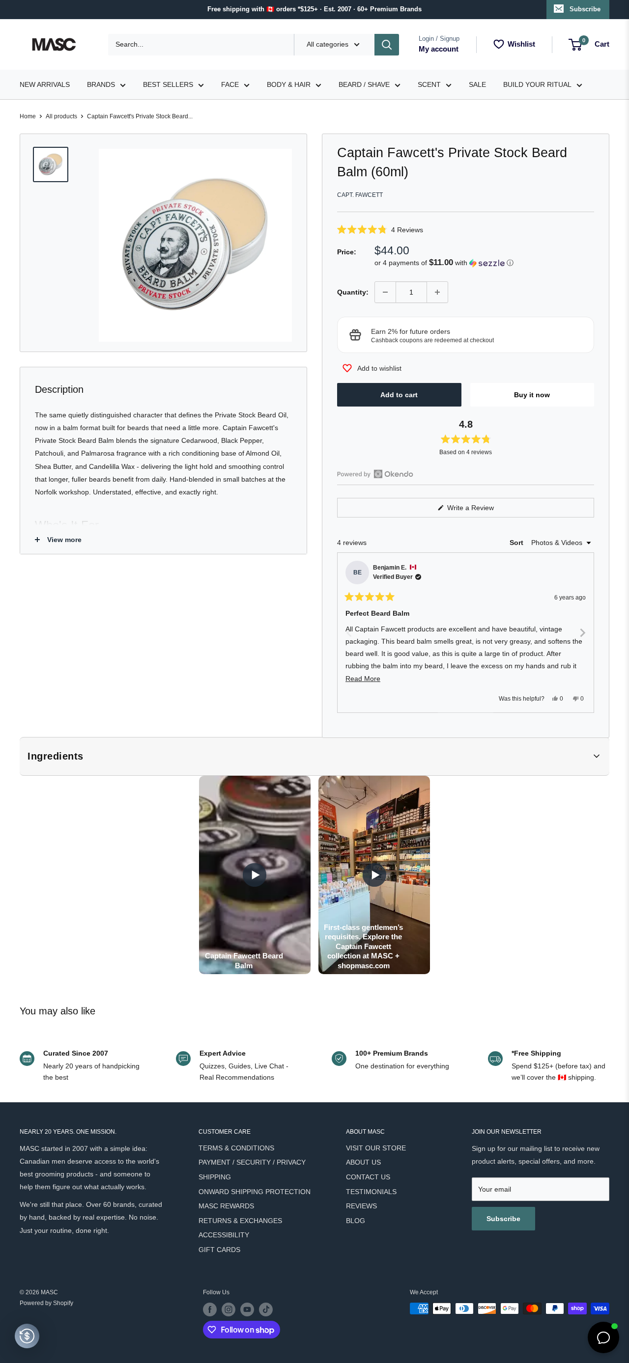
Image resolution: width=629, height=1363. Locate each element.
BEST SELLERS (168, 84)
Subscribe (585, 9)
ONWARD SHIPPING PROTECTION (255, 1192)
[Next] (582, 632)
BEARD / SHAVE (364, 84)
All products (61, 116)
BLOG (355, 1221)
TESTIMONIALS (371, 1192)
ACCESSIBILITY (224, 1235)
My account (438, 49)
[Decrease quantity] (385, 292)
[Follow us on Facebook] (210, 1309)
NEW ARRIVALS (45, 84)
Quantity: (353, 292)
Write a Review (482, 510)
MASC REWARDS (226, 1206)
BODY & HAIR (289, 84)
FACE (230, 84)
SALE (477, 84)
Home (28, 116)
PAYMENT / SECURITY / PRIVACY (252, 1162)
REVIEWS (361, 1206)
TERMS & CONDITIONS (236, 1148)
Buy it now (532, 395)
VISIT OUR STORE (376, 1148)
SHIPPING (215, 1177)
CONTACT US (368, 1177)
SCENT (429, 84)
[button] (465, 229)
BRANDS (101, 84)
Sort (517, 542)
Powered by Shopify (46, 1303)
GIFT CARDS (219, 1250)
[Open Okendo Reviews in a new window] (375, 474)
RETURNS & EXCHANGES (240, 1221)
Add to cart (399, 395)
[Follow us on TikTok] (266, 1309)
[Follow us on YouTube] (247, 1309)
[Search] (386, 44)
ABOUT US (363, 1162)
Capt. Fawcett (360, 194)
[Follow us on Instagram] (228, 1309)
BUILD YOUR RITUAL (537, 84)
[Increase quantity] (437, 292)
